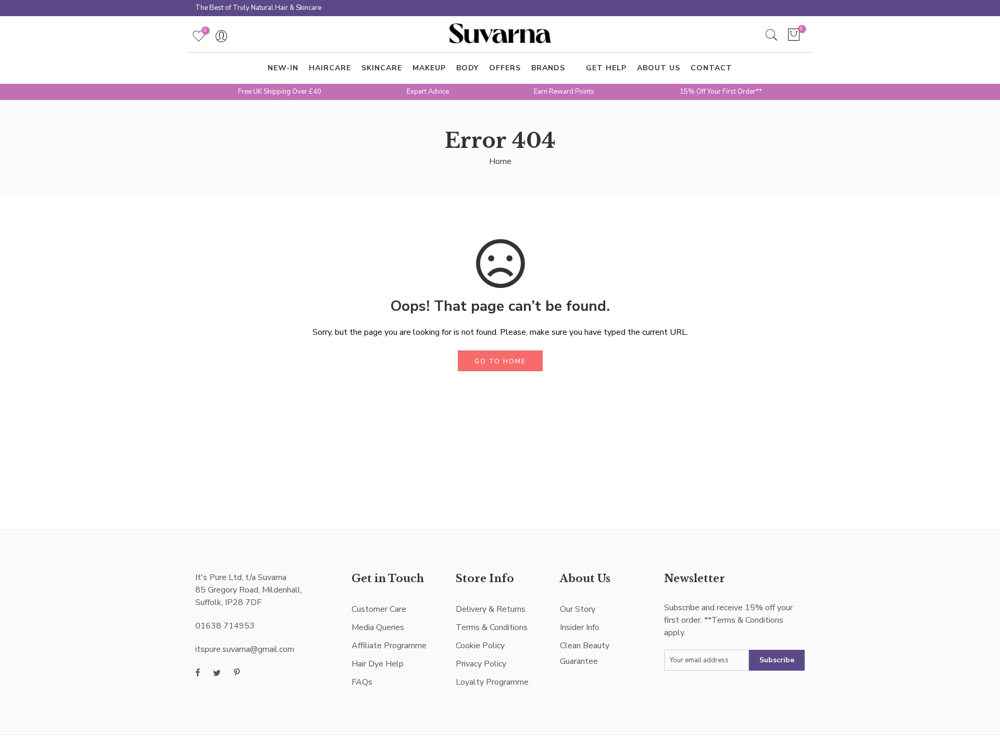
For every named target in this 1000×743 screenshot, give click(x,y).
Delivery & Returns (491, 609)
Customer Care (379, 609)
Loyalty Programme (492, 682)
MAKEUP (429, 68)
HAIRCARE (330, 68)
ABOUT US (658, 68)
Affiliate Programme (389, 645)
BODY (467, 68)
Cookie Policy (480, 645)
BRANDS (548, 68)
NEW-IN (283, 68)
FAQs (362, 682)
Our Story (577, 609)
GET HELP (606, 68)
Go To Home (500, 361)
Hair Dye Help (378, 664)
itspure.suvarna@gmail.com (244, 649)
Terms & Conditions (492, 627)
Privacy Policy (481, 664)
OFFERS (505, 68)
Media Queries (378, 627)
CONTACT (711, 68)
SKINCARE (381, 68)
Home (500, 161)
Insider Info (579, 627)
